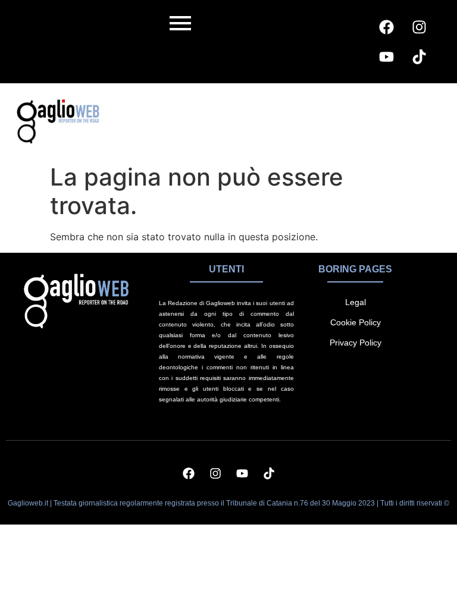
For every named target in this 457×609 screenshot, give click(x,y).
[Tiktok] (419, 56)
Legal (355, 302)
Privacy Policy (355, 342)
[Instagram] (419, 27)
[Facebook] (386, 27)
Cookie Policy (355, 322)
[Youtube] (386, 56)
